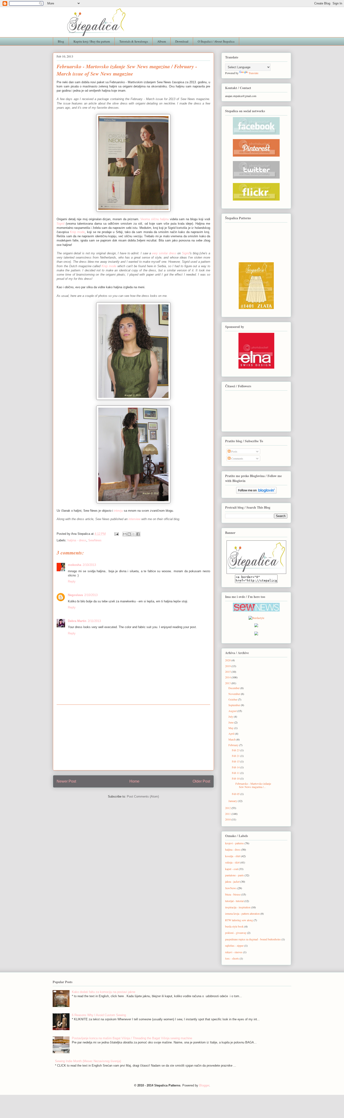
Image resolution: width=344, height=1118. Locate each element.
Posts (234, 451)
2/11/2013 (94, 621)
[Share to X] (133, 534)
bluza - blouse (233, 894)
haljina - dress (76, 540)
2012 (228, 808)
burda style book (234, 926)
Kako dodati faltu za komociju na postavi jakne (103, 992)
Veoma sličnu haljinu (154, 219)
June (231, 722)
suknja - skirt (232, 862)
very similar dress (164, 253)
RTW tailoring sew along (239, 920)
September (234, 705)
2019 (228, 666)
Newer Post (66, 781)
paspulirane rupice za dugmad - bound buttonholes (253, 939)
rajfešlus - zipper (234, 945)
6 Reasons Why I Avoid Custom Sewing (99, 1015)
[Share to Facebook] (138, 534)
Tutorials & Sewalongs (133, 41)
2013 (228, 683)
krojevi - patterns (234, 843)
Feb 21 (236, 756)
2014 (228, 677)
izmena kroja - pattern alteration (242, 913)
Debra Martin (77, 621)
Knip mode (77, 232)
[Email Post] (116, 534)
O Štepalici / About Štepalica (216, 41)
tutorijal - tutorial (234, 901)
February (233, 745)
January (233, 801)
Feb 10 (236, 778)
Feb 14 (236, 767)
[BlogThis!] (129, 534)
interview (134, 519)
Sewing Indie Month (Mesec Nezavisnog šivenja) (88, 1061)
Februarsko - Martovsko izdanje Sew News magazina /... (253, 785)
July (231, 716)
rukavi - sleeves (233, 952)
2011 (228, 814)
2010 (228, 819)
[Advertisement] (133, 737)
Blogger (204, 1085)
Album (161, 41)
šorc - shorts (232, 958)
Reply (72, 581)
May (231, 728)
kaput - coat (231, 869)
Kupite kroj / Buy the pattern (91, 41)
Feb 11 (236, 773)
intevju (118, 510)
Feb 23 (236, 750)
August (232, 711)
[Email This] (124, 534)
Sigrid (60, 223)
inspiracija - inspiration (237, 907)
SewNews (95, 540)
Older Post (201, 781)
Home (134, 781)
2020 (228, 660)
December (234, 688)
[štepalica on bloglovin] (256, 490)
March (232, 739)
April (231, 733)
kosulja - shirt (232, 856)
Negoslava (75, 595)
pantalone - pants (234, 875)
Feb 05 (236, 794)
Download (181, 41)
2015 (228, 671)
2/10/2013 (89, 565)
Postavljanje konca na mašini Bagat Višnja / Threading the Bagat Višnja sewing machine (132, 1038)
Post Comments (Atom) (143, 796)
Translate (253, 73)
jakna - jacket (232, 881)
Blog (61, 41)
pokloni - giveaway (235, 933)
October (233, 699)
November (234, 694)
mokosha (74, 565)
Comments (237, 458)
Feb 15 (236, 761)
